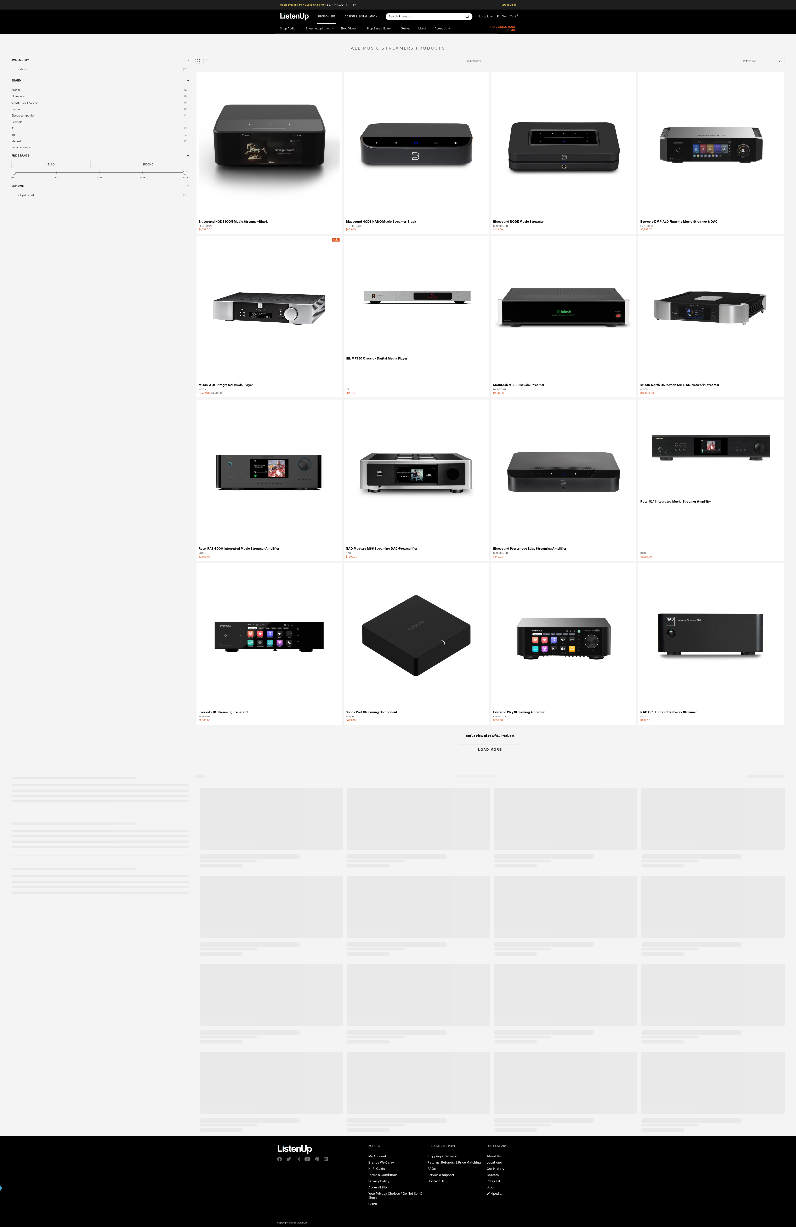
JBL (347, 389)
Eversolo (646, 226)
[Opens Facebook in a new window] (280, 1159)
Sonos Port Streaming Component (371, 712)
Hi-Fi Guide (376, 1169)
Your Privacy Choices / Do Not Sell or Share (396, 1196)
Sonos (350, 716)
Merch (422, 28)
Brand (16, 80)
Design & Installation (361, 16)
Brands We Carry (381, 1163)
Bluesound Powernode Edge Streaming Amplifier (529, 549)
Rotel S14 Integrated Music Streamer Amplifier (675, 502)
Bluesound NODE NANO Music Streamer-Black (381, 222)
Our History (495, 1169)
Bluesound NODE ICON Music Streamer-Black (233, 222)
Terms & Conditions (383, 1175)
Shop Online (326, 16)
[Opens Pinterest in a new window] (318, 1159)
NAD (348, 553)
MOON (202, 389)
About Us (441, 28)
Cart (513, 16)
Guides (405, 28)
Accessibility (378, 1187)
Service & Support (440, 1175)
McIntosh (499, 389)
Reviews (17, 186)
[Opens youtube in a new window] (309, 1159)
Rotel (202, 553)
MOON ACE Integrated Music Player (226, 385)
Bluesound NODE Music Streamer (518, 222)
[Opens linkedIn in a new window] (327, 1159)
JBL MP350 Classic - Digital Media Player (376, 359)
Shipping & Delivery (442, 1156)
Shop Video (348, 28)
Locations (486, 16)
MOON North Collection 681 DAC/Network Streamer (679, 385)
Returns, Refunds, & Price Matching (454, 1163)
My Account (377, 1156)
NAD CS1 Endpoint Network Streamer (668, 712)
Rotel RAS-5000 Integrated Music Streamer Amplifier (239, 549)
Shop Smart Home (378, 28)
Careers (493, 1175)
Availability (20, 60)
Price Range (20, 155)
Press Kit (493, 1181)
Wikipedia (494, 1194)
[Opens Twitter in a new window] (290, 1159)
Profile (501, 16)
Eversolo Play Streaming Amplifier (519, 712)
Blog (490, 1187)
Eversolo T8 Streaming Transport (223, 712)
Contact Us (436, 1181)
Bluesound (206, 226)
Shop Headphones (318, 28)
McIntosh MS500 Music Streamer (519, 385)
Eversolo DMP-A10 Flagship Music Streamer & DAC (679, 222)
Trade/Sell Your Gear (502, 28)
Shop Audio (287, 28)
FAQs (431, 1169)
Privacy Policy (378, 1181)
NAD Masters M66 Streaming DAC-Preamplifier (381, 549)
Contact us (354, 4)
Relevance (749, 61)
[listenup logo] (294, 16)
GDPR (372, 1204)
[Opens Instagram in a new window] (299, 1159)
